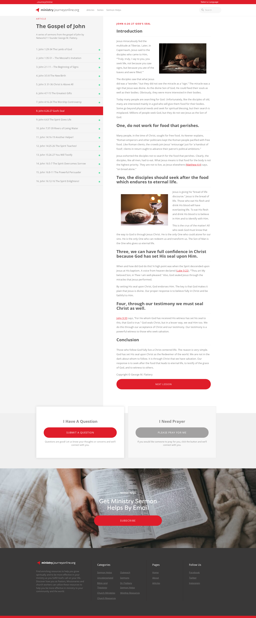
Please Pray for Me (172, 432)
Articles (90, 10)
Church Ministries (106, 593)
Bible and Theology (102, 585)
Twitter (192, 577)
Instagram (194, 583)
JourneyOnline (45, 2)
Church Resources (106, 598)
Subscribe (128, 520)
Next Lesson (163, 384)
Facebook (194, 572)
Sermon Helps (113, 10)
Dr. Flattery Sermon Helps (127, 585)
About (155, 577)
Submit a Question (80, 432)
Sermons (124, 577)
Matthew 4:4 (193, 164)
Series (100, 10)
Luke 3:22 (182, 270)
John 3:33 (121, 318)
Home (155, 572)
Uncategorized (105, 577)
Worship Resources (130, 593)
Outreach (125, 572)
